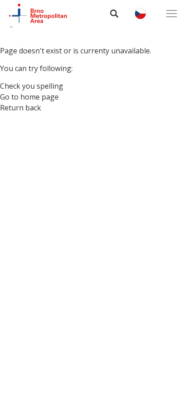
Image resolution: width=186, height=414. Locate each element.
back (33, 108)
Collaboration (46, 126)
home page (39, 97)
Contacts (33, 149)
